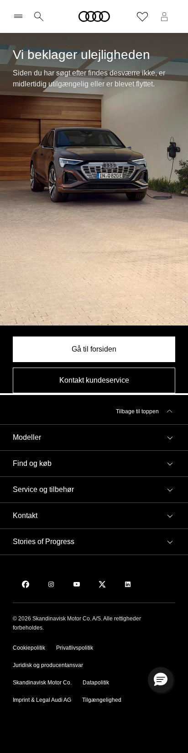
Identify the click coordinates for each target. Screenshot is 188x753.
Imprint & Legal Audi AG (42, 700)
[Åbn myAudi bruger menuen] (164, 16)
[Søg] (39, 16)
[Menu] (20, 16)
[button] (94, 437)
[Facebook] (25, 584)
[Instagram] (51, 584)
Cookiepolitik (29, 648)
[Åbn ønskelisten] (142, 16)
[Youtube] (76, 584)
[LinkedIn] (128, 584)
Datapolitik (96, 682)
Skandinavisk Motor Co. (42, 682)
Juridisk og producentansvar (48, 665)
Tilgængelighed (101, 700)
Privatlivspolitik (74, 648)
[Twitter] (102, 584)
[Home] (94, 16)
